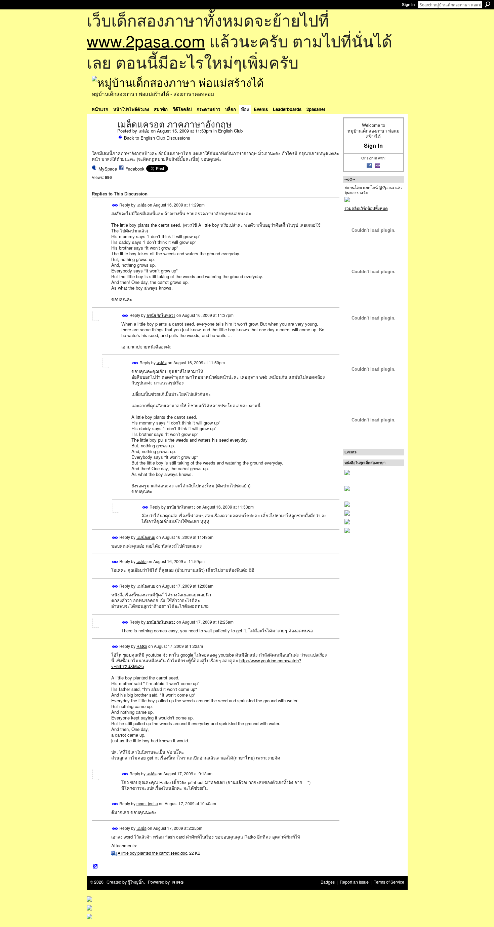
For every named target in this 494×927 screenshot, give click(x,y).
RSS (95, 866)
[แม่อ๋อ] (102, 138)
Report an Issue (354, 882)
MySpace (107, 168)
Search (487, 4)
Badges (328, 882)
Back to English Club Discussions (157, 138)
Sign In (408, 4)
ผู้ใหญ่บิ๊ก (136, 882)
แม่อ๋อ (144, 130)
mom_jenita (147, 803)
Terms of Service (389, 882)
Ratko (141, 646)
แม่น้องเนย (145, 537)
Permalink (115, 205)
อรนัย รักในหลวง (161, 315)
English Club (230, 130)
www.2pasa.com (146, 40)
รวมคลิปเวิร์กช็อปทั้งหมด (366, 208)
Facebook (135, 168)
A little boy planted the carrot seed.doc (152, 853)
